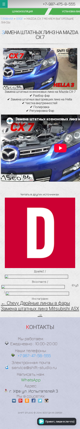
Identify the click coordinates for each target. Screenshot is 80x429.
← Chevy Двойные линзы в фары (35, 303)
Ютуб (75, 285)
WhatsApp (31, 379)
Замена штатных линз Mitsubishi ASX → (40, 311)
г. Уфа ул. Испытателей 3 (33, 390)
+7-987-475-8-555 (59, 3)
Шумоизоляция (22, 11)
